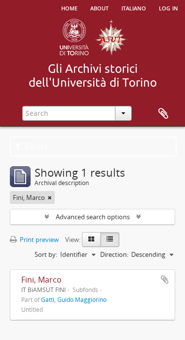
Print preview (38, 239)
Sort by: (46, 254)
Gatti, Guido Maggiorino (74, 299)
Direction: (114, 254)
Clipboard (163, 113)
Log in (168, 7)
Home (69, 7)
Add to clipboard (165, 280)
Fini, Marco (41, 279)
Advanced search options (92, 216)
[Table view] (109, 239)
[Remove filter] (50, 197)
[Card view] (91, 239)
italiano (133, 7)
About (99, 7)
